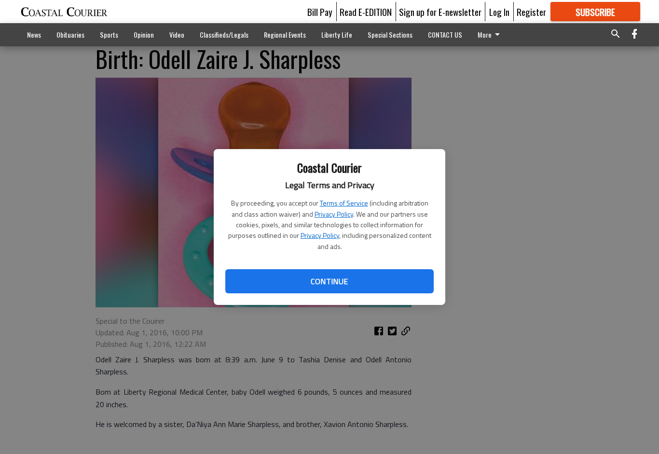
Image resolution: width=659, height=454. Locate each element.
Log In (499, 11)
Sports (109, 34)
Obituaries (70, 34)
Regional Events (285, 34)
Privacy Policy (334, 214)
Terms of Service (344, 203)
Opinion (144, 34)
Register (531, 11)
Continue (329, 281)
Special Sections (390, 34)
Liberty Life (336, 34)
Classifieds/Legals (224, 34)
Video (176, 34)
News (34, 34)
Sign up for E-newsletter (440, 11)
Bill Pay (319, 11)
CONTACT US (445, 34)
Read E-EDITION (366, 11)
